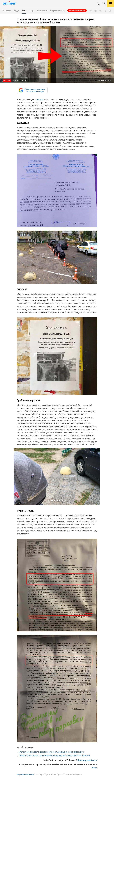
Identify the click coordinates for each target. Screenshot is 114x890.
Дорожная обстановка (25, 775)
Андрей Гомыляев (105, 81)
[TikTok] (105, 10)
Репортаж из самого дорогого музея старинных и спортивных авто (51, 751)
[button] (52, 501)
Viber (94, 767)
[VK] (101, 10)
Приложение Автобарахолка (72, 775)
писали (40, 99)
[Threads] (110, 10)
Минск (53, 775)
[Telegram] (90, 10)
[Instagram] (95, 10)
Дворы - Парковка (44, 775)
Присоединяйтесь (87, 760)
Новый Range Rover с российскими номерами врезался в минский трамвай (54, 755)
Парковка (60, 775)
